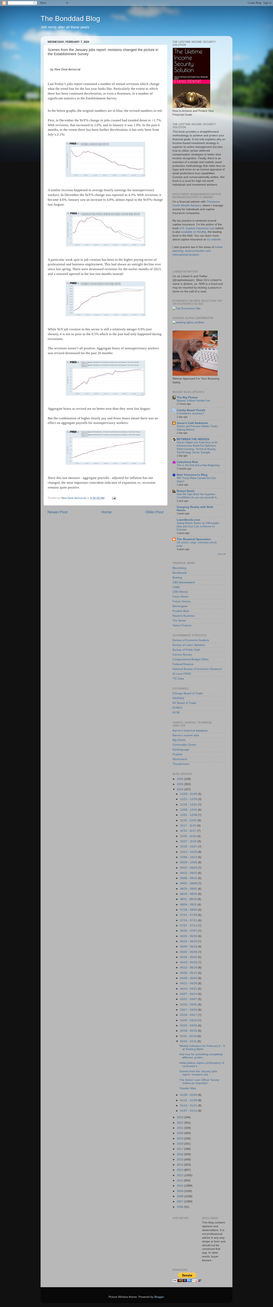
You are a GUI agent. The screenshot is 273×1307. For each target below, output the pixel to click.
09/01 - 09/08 (189, 883)
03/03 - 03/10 (189, 1020)
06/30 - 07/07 (189, 930)
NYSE (176, 712)
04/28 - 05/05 (189, 978)
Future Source (181, 601)
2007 (180, 1201)
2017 (180, 1148)
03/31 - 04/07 (189, 999)
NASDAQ (178, 698)
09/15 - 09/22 (189, 872)
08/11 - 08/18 (188, 899)
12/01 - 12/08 (189, 814)
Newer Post (58, 512)
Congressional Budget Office (190, 659)
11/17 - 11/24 (188, 825)
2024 (180, 789)
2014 (180, 1164)
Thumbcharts (180, 763)
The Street (179, 620)
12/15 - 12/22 (189, 804)
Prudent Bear (180, 611)
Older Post (154, 512)
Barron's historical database (190, 730)
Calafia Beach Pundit (191, 410)
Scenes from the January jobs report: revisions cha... (198, 1073)
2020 (180, 1133)
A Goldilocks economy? (190, 413)
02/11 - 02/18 (188, 1036)
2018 (180, 1143)
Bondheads (179, 572)
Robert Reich (185, 491)
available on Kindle (193, 231)
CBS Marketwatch (183, 582)
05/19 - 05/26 (189, 962)
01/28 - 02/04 (189, 1094)
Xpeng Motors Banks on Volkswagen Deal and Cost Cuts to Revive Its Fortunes (198, 526)
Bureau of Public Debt (186, 649)
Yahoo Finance (181, 625)
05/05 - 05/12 (189, 972)
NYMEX (177, 707)
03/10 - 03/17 (189, 1014)
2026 (180, 778)
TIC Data (178, 678)
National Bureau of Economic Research (197, 668)
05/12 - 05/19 (189, 967)
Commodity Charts (184, 744)
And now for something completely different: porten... (201, 1056)
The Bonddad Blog (70, 18)
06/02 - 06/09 (189, 951)
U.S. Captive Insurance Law (197, 228)
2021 (180, 1127)
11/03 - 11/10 (188, 836)
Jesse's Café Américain (192, 423)
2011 (180, 1180)
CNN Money (180, 591)
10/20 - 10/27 (189, 846)
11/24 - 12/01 (188, 820)
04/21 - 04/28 (189, 983)
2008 (180, 1196)
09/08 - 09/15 (189, 878)
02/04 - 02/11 (188, 1041)
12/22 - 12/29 (189, 799)
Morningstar (180, 606)
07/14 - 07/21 (189, 920)
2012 (180, 1175)
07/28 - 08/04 (189, 909)
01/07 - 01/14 (189, 1110)
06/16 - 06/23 (189, 941)
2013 (180, 1169)
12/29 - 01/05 (189, 793)
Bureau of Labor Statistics (188, 645)
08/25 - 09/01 (189, 888)
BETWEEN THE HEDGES (193, 439)
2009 (180, 1191)
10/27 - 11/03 (188, 841)
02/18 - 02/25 (189, 1030)
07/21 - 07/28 (189, 914)
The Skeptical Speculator (194, 539)
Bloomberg (179, 568)
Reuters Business (183, 615)
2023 (180, 1117)
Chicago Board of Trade (187, 693)
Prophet (177, 754)
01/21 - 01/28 (189, 1100)
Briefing (177, 577)
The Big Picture (187, 397)
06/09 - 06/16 (189, 946)
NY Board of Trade (184, 702)
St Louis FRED (181, 673)
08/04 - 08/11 (188, 904)
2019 (180, 1138)
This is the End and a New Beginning (198, 465)
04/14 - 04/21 (189, 988)
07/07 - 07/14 (189, 925)
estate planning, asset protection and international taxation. (197, 251)
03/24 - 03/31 (189, 1004)
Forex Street (180, 596)
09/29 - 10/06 (189, 862)
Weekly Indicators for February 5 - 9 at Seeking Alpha (202, 1047)
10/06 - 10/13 (189, 857)
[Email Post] (114, 498)
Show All (221, 554)
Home (106, 512)
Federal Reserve (183, 664)
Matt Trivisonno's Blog (192, 474)
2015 (180, 1159)
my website (214, 239)
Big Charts (179, 739)
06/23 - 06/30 (189, 936)
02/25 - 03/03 (189, 1025)
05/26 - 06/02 (189, 957)
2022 (180, 1122)
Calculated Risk (187, 462)
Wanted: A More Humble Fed (193, 400)
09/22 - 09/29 (189, 867)
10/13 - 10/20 (189, 851)
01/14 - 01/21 (189, 1105)
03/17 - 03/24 (189, 1009)
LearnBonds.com (188, 519)
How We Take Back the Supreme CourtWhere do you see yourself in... (198, 496)
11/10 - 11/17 (188, 830)
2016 (180, 1154)
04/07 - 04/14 (189, 993)
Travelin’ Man (187, 1088)
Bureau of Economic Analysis (190, 640)
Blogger (159, 1296)
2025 (180, 784)
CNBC (176, 587)
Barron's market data (185, 735)
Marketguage (180, 749)
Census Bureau (182, 654)
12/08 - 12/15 (189, 809)
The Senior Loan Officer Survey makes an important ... (199, 1081)
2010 (180, 1185)
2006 (180, 1206)
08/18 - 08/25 (189, 893)
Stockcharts (179, 759)
